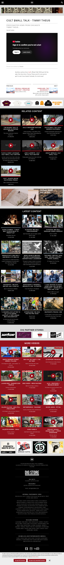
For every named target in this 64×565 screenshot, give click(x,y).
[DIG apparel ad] (32, 103)
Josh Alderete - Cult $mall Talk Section (32, 153)
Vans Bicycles (37, 541)
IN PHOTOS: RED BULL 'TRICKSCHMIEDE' (32, 230)
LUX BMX (33, 525)
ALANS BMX (18, 521)
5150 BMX (37, 538)
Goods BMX (44, 538)
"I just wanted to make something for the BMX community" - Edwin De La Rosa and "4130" (53, 287)
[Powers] (24, 335)
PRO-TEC (32, 526)
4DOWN (36, 530)
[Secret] (56, 335)
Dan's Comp (31, 538)
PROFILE (23, 526)
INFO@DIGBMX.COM (34, 488)
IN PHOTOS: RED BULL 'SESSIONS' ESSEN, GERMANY (53, 230)
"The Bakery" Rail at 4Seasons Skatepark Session (10, 129)
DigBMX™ (41, 463)
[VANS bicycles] (40, 335)
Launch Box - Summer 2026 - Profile (10, 384)
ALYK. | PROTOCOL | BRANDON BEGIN (53, 384)
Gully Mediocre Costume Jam (32, 128)
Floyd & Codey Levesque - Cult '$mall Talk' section (10, 153)
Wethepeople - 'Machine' (32, 407)
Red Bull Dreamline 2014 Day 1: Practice (22, 89)
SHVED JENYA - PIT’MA (53, 407)
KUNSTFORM (27, 525)
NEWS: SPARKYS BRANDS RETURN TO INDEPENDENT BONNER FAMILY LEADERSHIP (32, 257)
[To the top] (32, 459)
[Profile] (56, 447)
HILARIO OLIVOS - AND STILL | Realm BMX (10, 408)
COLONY (46, 521)
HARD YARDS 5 (32, 429)
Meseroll (19, 539)
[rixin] (32, 10)
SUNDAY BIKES (20, 528)
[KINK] (8, 447)
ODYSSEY (17, 526)
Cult (29, 72)
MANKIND (38, 525)
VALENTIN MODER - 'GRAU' (10, 429)
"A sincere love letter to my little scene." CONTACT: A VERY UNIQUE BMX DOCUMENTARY (10, 314)
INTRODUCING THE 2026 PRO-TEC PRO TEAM (32, 312)
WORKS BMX (30, 530)
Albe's (18, 538)
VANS (46, 528)
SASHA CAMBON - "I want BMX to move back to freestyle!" (10, 231)
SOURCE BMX (45, 526)
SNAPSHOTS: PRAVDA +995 (53, 312)
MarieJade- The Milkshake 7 (43, 89)
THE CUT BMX (18, 523)
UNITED (42, 528)
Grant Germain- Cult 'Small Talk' (53, 153)
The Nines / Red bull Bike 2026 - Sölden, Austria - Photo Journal (53, 257)
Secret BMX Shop (38, 539)
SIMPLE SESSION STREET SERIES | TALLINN (11, 360)
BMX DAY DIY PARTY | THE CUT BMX (32, 360)
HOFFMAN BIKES (42, 523)
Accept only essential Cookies (37, 560)
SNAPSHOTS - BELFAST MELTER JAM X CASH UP (11, 285)
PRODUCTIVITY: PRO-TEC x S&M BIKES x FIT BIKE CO (10, 256)
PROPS (28, 526)
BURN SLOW (35, 521)
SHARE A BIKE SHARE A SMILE (32, 528)
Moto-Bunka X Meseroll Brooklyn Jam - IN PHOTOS (32, 285)
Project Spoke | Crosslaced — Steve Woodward (53, 431)
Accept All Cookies (20, 560)
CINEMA (41, 521)
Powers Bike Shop (27, 539)
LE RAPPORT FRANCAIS (53, 359)
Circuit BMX (24, 538)
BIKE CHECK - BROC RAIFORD (32, 383)
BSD (30, 521)
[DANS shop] (8, 335)
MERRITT (44, 525)
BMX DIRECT (25, 521)
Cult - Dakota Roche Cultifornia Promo (10, 179)
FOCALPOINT (33, 523)
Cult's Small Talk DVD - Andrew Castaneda (53, 128)
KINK (22, 525)
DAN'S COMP (26, 523)
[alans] (40, 447)
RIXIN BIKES (38, 526)
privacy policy (35, 556)
